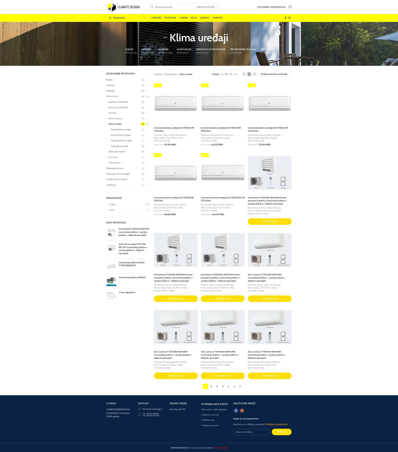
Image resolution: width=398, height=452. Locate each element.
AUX (112, 209)
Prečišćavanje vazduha (116, 179)
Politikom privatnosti (276, 424)
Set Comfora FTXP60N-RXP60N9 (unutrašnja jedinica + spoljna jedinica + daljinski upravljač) (267, 354)
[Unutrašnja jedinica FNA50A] (111, 281)
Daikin (113, 204)
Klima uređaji (115, 124)
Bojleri (109, 79)
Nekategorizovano (115, 168)
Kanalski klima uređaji (121, 129)
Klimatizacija (112, 96)
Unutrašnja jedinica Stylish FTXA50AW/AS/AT (132, 264)
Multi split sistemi (117, 151)
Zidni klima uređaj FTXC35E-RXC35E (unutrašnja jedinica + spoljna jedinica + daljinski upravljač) (133, 249)
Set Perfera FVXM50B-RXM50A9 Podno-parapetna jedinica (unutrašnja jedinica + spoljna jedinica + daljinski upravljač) (221, 277)
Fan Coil (112, 112)
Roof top (113, 157)
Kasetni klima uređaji (120, 135)
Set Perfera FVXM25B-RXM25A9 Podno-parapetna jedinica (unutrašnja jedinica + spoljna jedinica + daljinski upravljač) (267, 200)
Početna (158, 74)
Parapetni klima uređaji (121, 140)
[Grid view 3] (249, 74)
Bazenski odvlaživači (118, 101)
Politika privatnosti (210, 425)
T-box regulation (127, 292)
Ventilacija (111, 184)
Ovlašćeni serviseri (210, 414)
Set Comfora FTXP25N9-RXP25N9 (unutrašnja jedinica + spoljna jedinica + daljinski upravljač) (267, 277)
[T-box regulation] (111, 296)
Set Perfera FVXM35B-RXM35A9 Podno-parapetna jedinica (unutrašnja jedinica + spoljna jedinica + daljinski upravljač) (173, 277)
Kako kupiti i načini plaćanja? (214, 409)
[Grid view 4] (254, 74)
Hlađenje (110, 90)
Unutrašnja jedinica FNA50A (132, 277)
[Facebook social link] (285, 18)
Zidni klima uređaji (119, 146)
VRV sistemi (114, 162)
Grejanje (110, 85)
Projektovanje (208, 420)
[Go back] (166, 38)
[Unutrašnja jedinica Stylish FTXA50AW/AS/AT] (111, 266)
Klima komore (115, 118)
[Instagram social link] (289, 18)
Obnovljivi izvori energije (118, 173)
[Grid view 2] (244, 74)
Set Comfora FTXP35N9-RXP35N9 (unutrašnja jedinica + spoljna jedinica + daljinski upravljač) (173, 354)
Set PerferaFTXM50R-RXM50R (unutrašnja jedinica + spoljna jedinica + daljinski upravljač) (134, 231)
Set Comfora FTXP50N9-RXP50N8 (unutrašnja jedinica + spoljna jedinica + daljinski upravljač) (220, 354)
